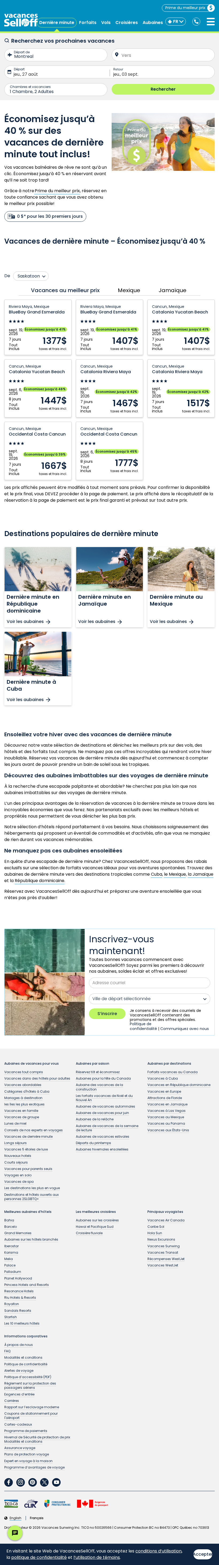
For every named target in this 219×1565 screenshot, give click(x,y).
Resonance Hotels (19, 1291)
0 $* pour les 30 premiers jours (50, 216)
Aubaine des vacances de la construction (99, 1087)
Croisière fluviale (89, 1233)
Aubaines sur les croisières (97, 1220)
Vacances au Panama (166, 1123)
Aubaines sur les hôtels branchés (31, 1239)
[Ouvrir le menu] (211, 21)
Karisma (11, 1252)
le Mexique (175, 874)
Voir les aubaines (25, 621)
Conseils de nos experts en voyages (33, 1130)
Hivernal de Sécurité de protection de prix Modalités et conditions (37, 1439)
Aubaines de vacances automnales (105, 1106)
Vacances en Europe (164, 1091)
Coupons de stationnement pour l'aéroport (31, 1415)
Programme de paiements (25, 1431)
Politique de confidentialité (143, 1026)
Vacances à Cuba (162, 1078)
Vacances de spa (19, 1181)
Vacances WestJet (162, 1265)
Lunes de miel (15, 1123)
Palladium (12, 1271)
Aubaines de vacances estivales (102, 1136)
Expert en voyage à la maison (28, 1461)
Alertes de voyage (18, 1370)
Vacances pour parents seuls (28, 1168)
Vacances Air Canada (166, 1220)
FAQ (7, 1351)
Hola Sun (154, 1233)
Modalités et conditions (23, 1357)
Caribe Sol (155, 1226)
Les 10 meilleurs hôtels (22, 1323)
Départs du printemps (93, 1143)
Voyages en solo (18, 1175)
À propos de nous (18, 1344)
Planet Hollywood (18, 1278)
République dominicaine (39, 881)
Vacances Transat (162, 1252)
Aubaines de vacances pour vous (31, 1063)
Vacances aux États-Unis (168, 1130)
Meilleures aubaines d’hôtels (28, 1212)
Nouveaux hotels (17, 1155)
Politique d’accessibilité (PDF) (27, 1377)
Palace (9, 1265)
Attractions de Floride (164, 1098)
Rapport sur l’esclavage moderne (31, 1407)
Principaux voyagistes (165, 1212)
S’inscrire (107, 1014)
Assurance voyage (19, 1448)
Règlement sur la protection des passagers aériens (30, 1385)
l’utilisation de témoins (96, 1557)
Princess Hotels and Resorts (26, 1284)
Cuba (156, 874)
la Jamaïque (200, 874)
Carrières (11, 1400)
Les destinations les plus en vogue (32, 1188)
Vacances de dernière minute (28, 1136)
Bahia (9, 1220)
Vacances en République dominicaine (178, 1085)
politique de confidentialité (39, 1557)
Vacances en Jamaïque (167, 1104)
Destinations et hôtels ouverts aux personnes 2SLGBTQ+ (31, 1196)
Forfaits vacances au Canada (172, 1072)
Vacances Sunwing (163, 1246)
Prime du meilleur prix (185, 7)
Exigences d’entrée (19, 1394)
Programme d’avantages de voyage (34, 1467)
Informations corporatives (26, 1336)
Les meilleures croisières (96, 1212)
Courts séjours (16, 1162)
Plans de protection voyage (26, 1454)
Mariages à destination (23, 1098)
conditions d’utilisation (158, 1551)
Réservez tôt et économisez (98, 1072)
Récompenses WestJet (166, 1259)
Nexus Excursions (161, 1239)
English (15, 1518)
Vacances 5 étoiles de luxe (26, 1149)
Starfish (10, 1317)
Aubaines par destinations (169, 1063)
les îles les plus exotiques (24, 1104)
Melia (8, 1259)
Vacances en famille (21, 1110)
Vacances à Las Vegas (166, 1110)
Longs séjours (15, 1143)
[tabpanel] (109, 390)
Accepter (203, 1554)
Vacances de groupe (21, 1117)
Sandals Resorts (17, 1310)
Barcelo (10, 1226)
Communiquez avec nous (184, 1028)
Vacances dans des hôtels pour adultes (37, 1078)
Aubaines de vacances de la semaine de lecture (107, 1128)
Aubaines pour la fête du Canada (103, 1078)
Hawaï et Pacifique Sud (95, 1226)
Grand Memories (18, 1233)
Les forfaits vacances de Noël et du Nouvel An (104, 1097)
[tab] (64, 290)
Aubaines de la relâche (95, 1119)
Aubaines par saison (92, 1063)
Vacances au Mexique (165, 1117)
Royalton (11, 1304)
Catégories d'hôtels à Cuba (26, 1091)
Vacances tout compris (23, 1072)
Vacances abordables (22, 1085)
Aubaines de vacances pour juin (102, 1113)
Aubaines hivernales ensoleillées (102, 1149)
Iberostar (11, 1246)
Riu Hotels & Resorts (20, 1297)
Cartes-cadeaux (18, 1424)
